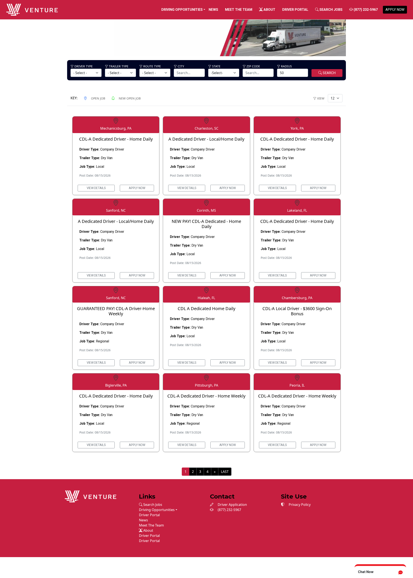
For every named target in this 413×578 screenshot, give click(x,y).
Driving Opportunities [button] (182, 10)
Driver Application (232, 504)
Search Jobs (152, 504)
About (269, 10)
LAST (225, 471)
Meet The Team (238, 10)
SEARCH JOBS (330, 10)
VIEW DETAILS (96, 188)
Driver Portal (295, 10)
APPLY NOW (394, 10)
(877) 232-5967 (365, 10)
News (213, 10)
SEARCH (329, 73)
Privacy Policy (299, 504)
